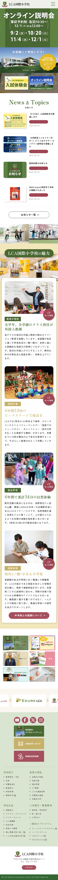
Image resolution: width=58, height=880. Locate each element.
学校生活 (8, 805)
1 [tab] (23, 70)
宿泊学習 (35, 784)
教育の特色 (36, 772)
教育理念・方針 (12, 777)
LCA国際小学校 (16, 4)
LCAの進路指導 (38, 791)
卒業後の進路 (37, 795)
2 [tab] (25, 70)
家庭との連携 (11, 828)
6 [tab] (34, 70)
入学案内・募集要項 (41, 805)
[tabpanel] (29, 36)
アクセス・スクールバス (16, 814)
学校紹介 (8, 772)
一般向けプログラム (41, 823)
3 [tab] (27, 70)
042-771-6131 (31, 861)
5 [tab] (32, 70)
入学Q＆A (36, 817)
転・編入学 (36, 814)
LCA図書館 (10, 821)
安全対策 (9, 825)
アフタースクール (13, 817)
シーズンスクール (39, 832)
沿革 (8, 780)
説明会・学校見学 (39, 810)
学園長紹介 (10, 784)
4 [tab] (30, 70)
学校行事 (35, 780)
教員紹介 (9, 788)
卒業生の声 (36, 799)
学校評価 (9, 791)
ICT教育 (35, 788)
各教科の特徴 (37, 777)
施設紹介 (9, 810)
